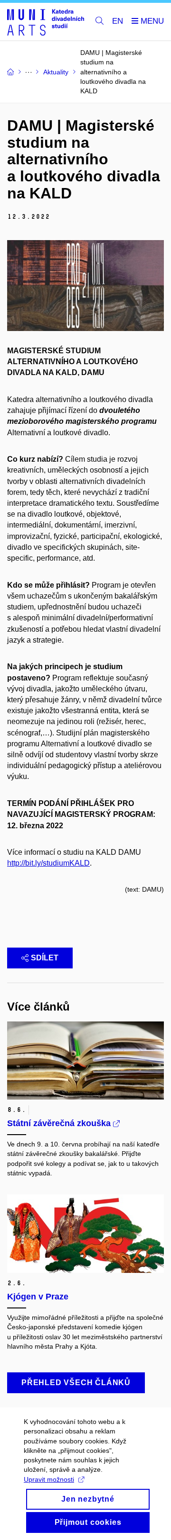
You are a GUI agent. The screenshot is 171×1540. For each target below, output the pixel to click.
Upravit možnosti (49, 1479)
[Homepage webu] (45, 22)
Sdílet (44, 958)
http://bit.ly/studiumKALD (48, 863)
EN (117, 21)
